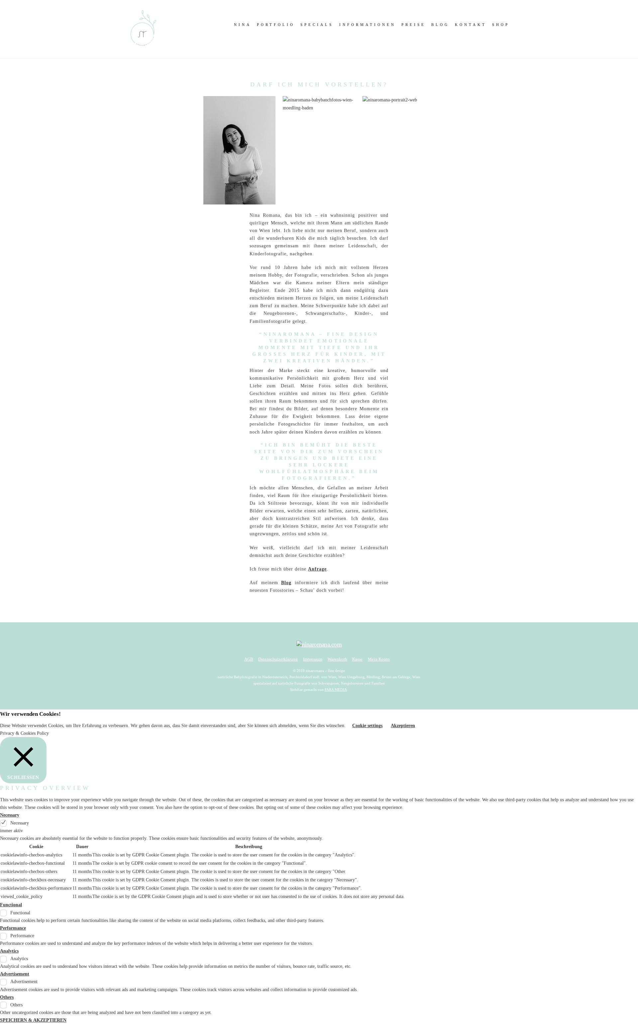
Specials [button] (316, 25)
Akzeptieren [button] (403, 725)
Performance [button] (13, 928)
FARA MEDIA (336, 690)
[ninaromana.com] (143, 47)
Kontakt (470, 25)
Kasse (357, 659)
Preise (413, 25)
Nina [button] (242, 25)
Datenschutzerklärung (278, 659)
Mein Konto (379, 659)
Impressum (312, 659)
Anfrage (317, 569)
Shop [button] (500, 25)
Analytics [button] (9, 951)
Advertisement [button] (14, 973)
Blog (440, 25)
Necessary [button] (9, 815)
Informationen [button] (367, 25)
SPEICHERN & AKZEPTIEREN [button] (33, 1020)
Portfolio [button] (276, 25)
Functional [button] (11, 904)
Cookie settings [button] (367, 725)
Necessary (19, 823)
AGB (248, 659)
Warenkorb (337, 659)
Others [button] (7, 997)
